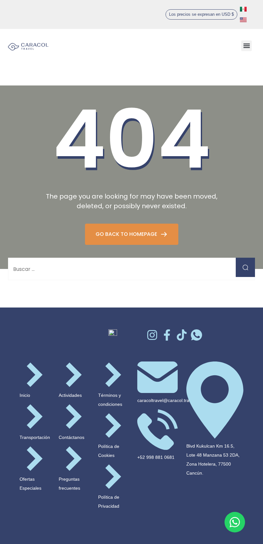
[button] (201, 14)
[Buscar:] (131, 269)
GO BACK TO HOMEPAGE (127, 234)
